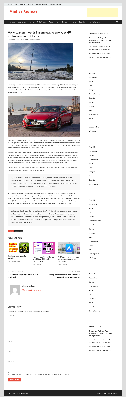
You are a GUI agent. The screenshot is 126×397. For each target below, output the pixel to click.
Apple (51, 22)
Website (11, 361)
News (74, 22)
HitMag (115, 393)
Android (12, 22)
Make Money (41, 22)
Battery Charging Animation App (100, 57)
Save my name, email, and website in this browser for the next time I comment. (39, 374)
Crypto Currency (94, 22)
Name (10, 341)
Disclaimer (45, 4)
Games (31, 22)
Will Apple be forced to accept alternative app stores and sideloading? (68, 259)
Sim (90, 123)
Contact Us (38, 4)
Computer (65, 22)
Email (10, 351)
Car (57, 22)
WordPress (106, 393)
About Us (30, 4)
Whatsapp (92, 131)
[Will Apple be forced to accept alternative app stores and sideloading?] (69, 248)
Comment (12, 315)
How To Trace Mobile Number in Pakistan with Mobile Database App (44, 259)
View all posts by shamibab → (31, 290)
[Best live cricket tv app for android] (19, 248)
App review (22, 22)
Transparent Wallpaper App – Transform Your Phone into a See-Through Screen (100, 40)
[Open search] (117, 22)
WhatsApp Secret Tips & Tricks (99, 53)
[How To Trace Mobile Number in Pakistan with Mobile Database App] (44, 248)
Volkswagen (18, 231)
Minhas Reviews (23, 11)
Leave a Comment (35, 39)
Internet (92, 106)
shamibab (25, 39)
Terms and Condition (55, 4)
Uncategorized (94, 127)
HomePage (23, 4)
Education (82, 22)
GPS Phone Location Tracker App (100, 34)
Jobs (90, 110)
